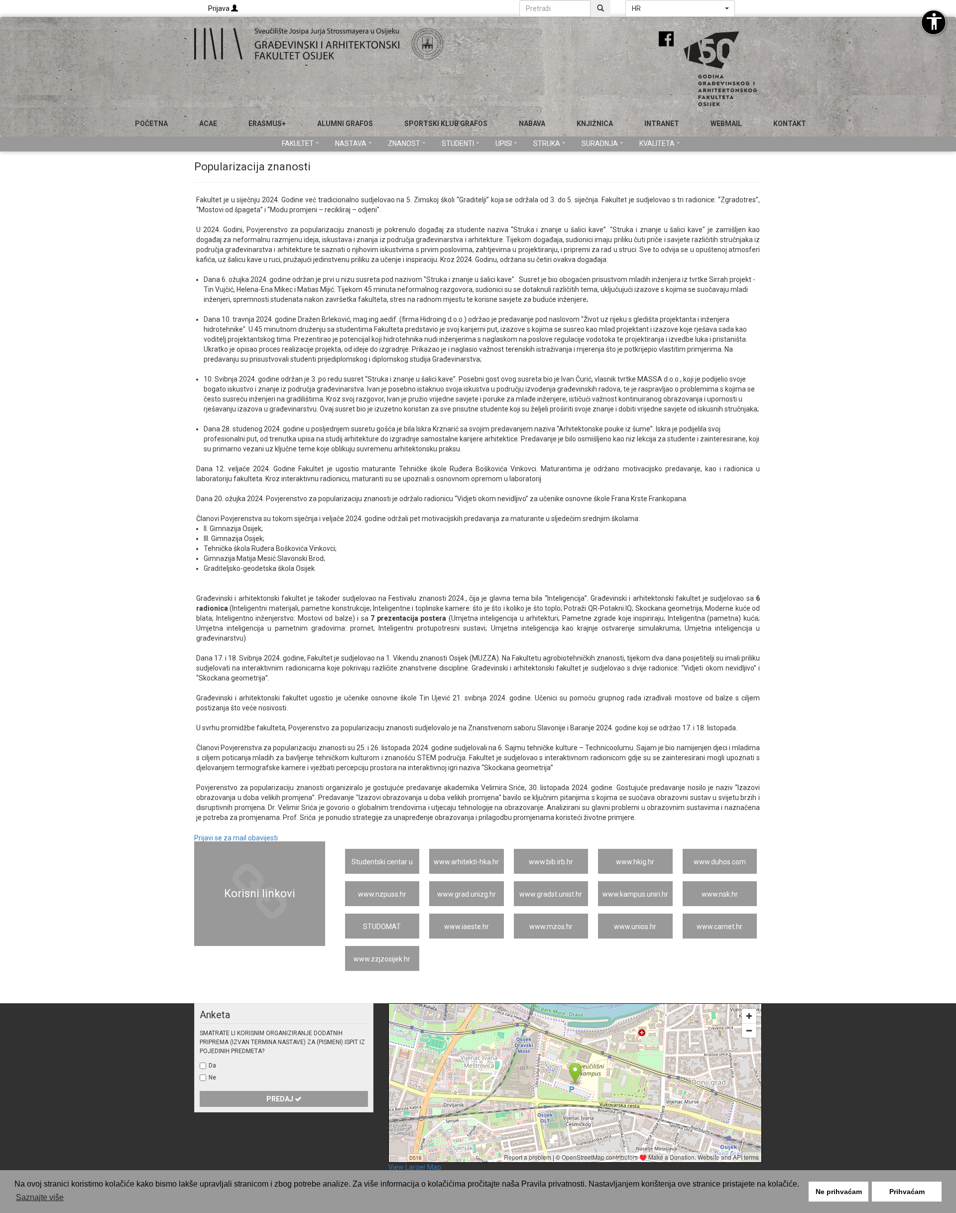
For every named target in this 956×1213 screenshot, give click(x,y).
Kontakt (789, 124)
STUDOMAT (382, 927)
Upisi (503, 143)
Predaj (280, 1099)
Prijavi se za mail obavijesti (236, 838)
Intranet (661, 124)
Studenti (458, 143)
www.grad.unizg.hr (466, 894)
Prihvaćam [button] (907, 1192)
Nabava (532, 124)
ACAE (208, 124)
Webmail (726, 124)
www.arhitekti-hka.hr (466, 862)
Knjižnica (595, 124)
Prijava (219, 8)
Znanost (404, 143)
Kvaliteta (657, 143)
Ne (212, 1077)
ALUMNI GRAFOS (345, 124)
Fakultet (298, 143)
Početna (151, 124)
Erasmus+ (267, 124)
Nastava (350, 143)
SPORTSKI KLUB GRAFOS (445, 124)
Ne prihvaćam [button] (839, 1192)
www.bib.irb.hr (551, 862)
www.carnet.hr (719, 927)
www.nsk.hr (720, 894)
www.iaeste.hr (466, 927)
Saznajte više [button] (40, 1197)
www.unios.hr (635, 927)
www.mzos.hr (551, 927)
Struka (546, 143)
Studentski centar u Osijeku (382, 866)
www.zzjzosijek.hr (382, 959)
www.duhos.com (720, 862)
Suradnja (600, 143)
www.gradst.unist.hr (550, 894)
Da (212, 1065)
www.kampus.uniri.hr (635, 894)
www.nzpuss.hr (382, 894)
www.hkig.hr (635, 862)
